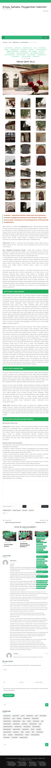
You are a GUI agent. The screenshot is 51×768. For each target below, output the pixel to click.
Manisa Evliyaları (16, 729)
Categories (45, 506)
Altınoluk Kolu (18, 47)
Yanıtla (47, 560)
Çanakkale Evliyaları (11, 764)
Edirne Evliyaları (43, 764)
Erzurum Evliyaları (7, 721)
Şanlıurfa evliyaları (23, 737)
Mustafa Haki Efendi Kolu (41, 49)
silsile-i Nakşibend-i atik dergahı (37, 53)
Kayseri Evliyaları (18, 726)
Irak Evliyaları (24, 723)
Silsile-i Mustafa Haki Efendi (22, 53)
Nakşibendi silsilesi (7, 510)
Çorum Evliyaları (33, 764)
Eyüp (22, 533)
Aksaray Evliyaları (9, 533)
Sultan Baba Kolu (15, 56)
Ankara (22, 715)
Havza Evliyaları (16, 723)
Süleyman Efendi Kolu (41, 54)
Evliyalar (29, 721)
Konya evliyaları (27, 726)
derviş (13, 718)
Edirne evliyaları (27, 718)
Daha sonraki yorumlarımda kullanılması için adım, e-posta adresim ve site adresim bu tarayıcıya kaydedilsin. (25, 689)
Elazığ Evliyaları (35, 718)
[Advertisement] (25, 24)
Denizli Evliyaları (7, 718)
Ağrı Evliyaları (31, 761)
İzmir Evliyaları (11, 765)
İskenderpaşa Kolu (14, 49)
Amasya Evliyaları (22, 762)
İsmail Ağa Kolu (24, 49)
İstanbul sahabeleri (35, 734)
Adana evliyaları (7, 715)
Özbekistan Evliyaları (19, 734)
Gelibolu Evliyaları (7, 723)
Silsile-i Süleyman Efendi (10, 54)
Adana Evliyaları (10, 761)
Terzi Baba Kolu (36, 56)
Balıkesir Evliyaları (12, 763)
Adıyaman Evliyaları (21, 761)
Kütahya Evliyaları (36, 726)
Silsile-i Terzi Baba (31, 54)
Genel (35, 47)
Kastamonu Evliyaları (8, 726)
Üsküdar (27, 734)
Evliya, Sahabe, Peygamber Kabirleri (25, 6)
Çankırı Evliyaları (22, 764)
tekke (33, 732)
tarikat (22, 732)
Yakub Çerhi (24, 510)
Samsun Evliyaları (7, 732)
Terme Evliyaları (39, 732)
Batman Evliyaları (23, 763)
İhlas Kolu (6, 49)
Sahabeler (39, 729)
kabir (40, 723)
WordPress (29, 760)
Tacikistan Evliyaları (26, 56)
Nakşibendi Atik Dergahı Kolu (13, 51)
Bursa (36, 715)
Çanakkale (10, 734)
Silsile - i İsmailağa (33, 51)
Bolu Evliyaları (33, 763)
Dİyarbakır (19, 718)
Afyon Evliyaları (40, 761)
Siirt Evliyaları (16, 732)
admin (4, 513)
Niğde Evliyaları (25, 729)
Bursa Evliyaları (42, 763)
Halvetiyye (23, 535)
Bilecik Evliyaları (30, 715)
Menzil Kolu (31, 49)
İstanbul (23, 536)
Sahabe (32, 729)
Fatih (42, 721)
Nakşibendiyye (24, 51)
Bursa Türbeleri (43, 715)
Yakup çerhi (31, 510)
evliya (24, 721)
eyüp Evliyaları (36, 721)
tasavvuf (28, 732)
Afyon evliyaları (16, 715)
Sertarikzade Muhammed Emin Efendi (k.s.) (25, 545)
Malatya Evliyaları (7, 729)
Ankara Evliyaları (33, 762)
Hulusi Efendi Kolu (42, 47)
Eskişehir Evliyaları (16, 721)
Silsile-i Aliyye (41, 51)
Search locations (7, 506)
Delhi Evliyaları (40, 538)
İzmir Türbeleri (14, 737)
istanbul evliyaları (33, 723)
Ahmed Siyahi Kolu (8, 47)
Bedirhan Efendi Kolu (27, 47)
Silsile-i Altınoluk (10, 53)
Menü (45, 37)
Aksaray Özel (8, 535)
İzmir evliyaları (6, 737)
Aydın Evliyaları (43, 762)
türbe (5, 734)
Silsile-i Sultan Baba (21, 54)
